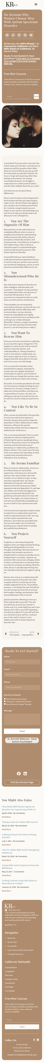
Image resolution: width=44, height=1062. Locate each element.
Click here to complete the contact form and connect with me (22, 61)
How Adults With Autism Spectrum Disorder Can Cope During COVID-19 (18, 808)
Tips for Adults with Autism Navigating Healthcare (20, 851)
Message (8, 710)
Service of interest (12, 695)
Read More (6, 817)
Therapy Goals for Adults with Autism (20, 822)
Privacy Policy (22, 1044)
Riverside (9, 975)
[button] (36, 4)
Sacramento (10, 983)
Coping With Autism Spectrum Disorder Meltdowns (20, 867)
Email (7, 669)
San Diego (9, 987)
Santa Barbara (11, 967)
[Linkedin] (38, 1040)
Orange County (11, 979)
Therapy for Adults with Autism (18, 701)
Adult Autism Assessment (16, 699)
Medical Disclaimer (22, 1051)
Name (7, 656)
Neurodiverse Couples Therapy (18, 704)
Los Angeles (10, 991)
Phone (7, 682)
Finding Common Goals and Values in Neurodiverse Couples (19, 882)
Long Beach (10, 971)
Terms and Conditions (22, 1047)
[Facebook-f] (34, 1040)
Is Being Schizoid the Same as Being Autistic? (19, 836)
